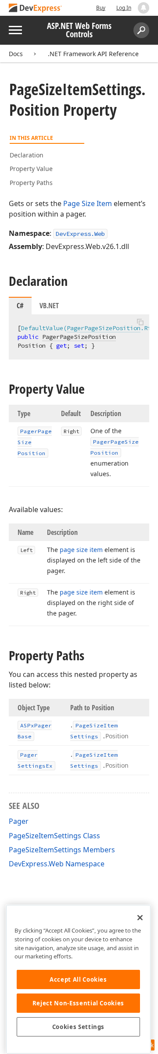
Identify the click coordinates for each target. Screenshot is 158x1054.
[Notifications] (143, 8)
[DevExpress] (35, 8)
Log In (123, 7)
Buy (100, 7)
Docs (16, 54)
